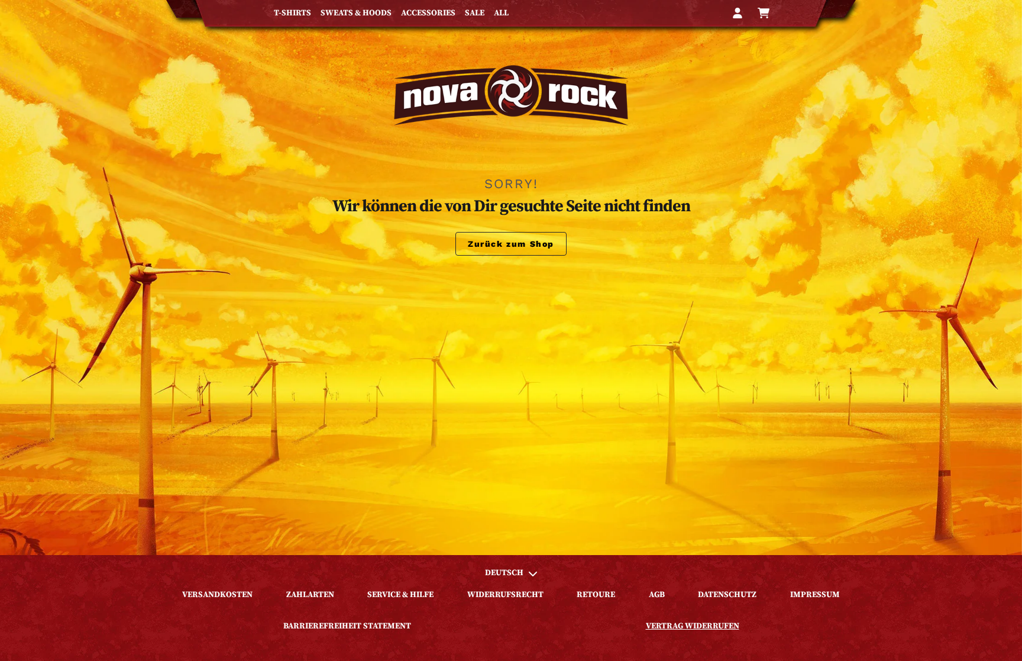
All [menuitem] (501, 13)
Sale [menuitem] (474, 13)
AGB (657, 594)
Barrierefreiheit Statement (347, 626)
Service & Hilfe (400, 594)
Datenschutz (727, 594)
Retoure (596, 594)
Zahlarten (310, 594)
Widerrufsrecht (505, 594)
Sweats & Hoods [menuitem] (356, 13)
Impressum (815, 594)
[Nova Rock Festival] (511, 95)
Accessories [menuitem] (428, 13)
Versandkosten (217, 594)
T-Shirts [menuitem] (292, 13)
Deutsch (504, 573)
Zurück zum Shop (511, 244)
